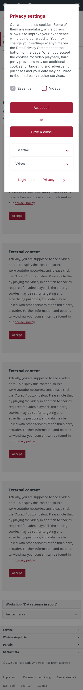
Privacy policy (54, 180)
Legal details (28, 180)
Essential (25, 88)
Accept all (41, 107)
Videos (54, 88)
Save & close (41, 132)
